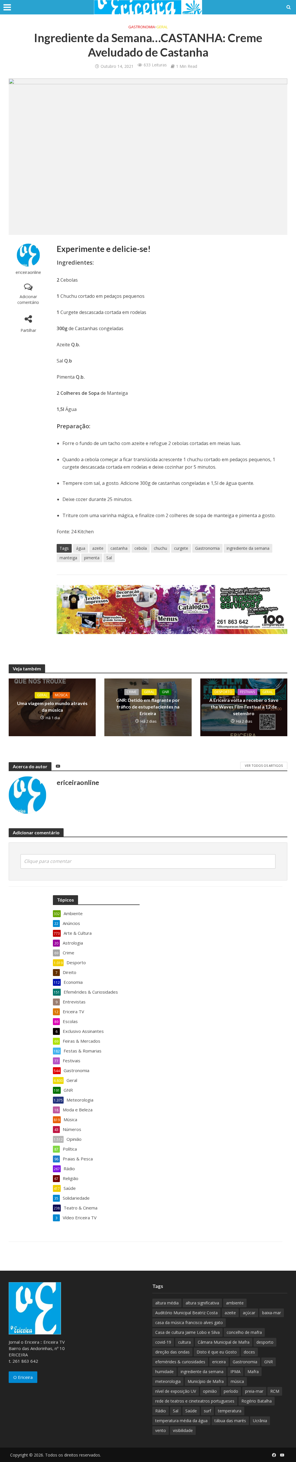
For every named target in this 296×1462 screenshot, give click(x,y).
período (231, 1391)
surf (207, 1411)
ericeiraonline (28, 272)
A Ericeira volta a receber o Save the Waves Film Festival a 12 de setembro (243, 706)
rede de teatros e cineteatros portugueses (194, 1401)
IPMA (235, 1371)
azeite (97, 548)
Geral (162, 26)
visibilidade (183, 1430)
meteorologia (168, 1381)
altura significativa (202, 1303)
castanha (118, 548)
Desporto (223, 691)
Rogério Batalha (256, 1401)
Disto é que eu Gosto (217, 1352)
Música (61, 695)
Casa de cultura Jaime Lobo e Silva (187, 1332)
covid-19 (163, 1342)
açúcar (249, 1312)
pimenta (91, 557)
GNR (165, 691)
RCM (274, 1391)
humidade (164, 1371)
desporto (264, 1342)
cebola (140, 548)
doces (249, 1352)
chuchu (160, 548)
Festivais (247, 691)
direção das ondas (172, 1352)
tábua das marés (230, 1420)
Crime (131, 691)
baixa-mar (271, 1312)
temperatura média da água (181, 1420)
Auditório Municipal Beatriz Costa (186, 1312)
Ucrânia (260, 1420)
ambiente (235, 1303)
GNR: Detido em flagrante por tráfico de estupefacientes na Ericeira (148, 706)
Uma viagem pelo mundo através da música (52, 706)
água (80, 548)
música (237, 1381)
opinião (210, 1391)
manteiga (68, 557)
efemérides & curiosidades (180, 1361)
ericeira (219, 1361)
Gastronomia (141, 26)
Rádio (160, 1411)
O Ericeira (23, 1377)
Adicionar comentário (28, 299)
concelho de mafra (244, 1332)
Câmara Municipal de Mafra (223, 1342)
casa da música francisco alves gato (189, 1322)
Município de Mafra (206, 1381)
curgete (181, 548)
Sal (109, 557)
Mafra (253, 1371)
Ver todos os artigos (264, 765)
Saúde (191, 1411)
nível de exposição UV (175, 1391)
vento (160, 1430)
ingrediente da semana (248, 548)
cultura (184, 1342)
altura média (167, 1303)
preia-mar (254, 1391)
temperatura (229, 1411)
